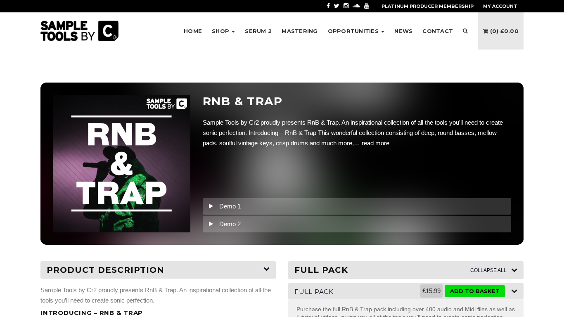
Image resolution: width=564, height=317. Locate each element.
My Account (500, 6)
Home (193, 31)
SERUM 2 (258, 31)
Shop (221, 31)
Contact (437, 31)
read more (375, 143)
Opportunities (354, 31)
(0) (503, 31)
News (403, 31)
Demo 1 (230, 206)
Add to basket (475, 291)
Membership (428, 6)
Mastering (300, 31)
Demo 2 (230, 223)
